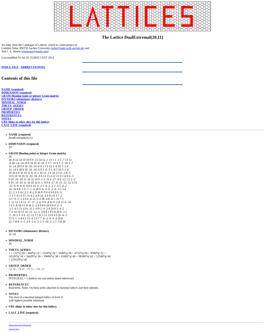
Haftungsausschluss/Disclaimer (20, 325)
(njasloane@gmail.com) (34, 51)
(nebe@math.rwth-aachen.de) (67, 48)
